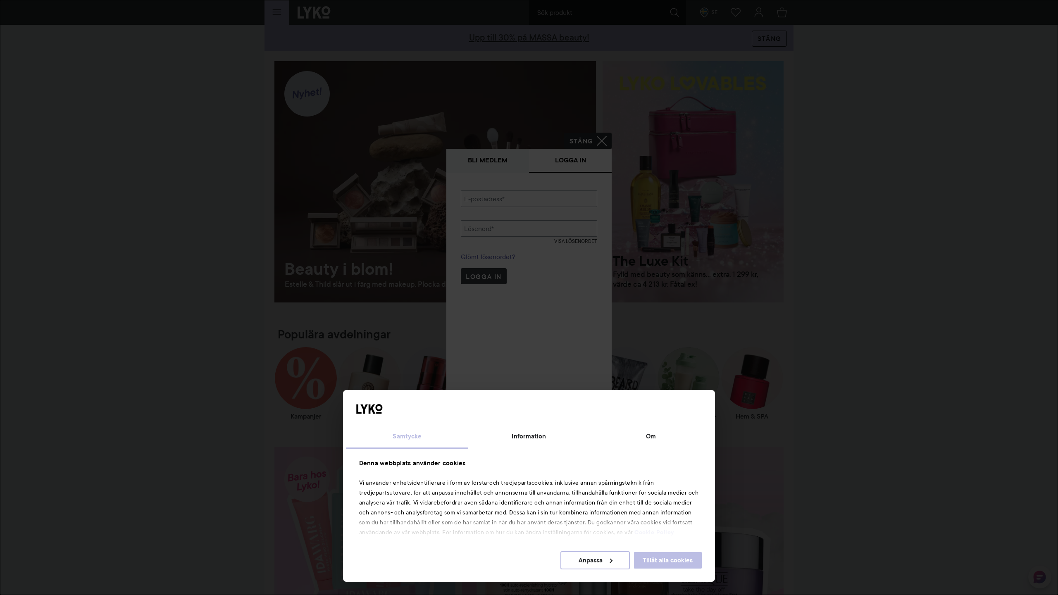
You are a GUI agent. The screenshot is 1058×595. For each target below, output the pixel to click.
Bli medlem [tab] (488, 160)
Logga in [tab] (570, 160)
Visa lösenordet (575, 241)
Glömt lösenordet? (488, 256)
